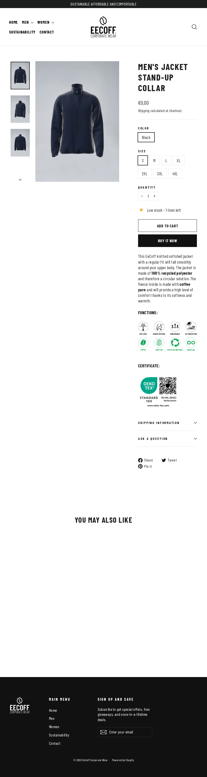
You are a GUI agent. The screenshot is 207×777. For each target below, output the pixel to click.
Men (26, 22)
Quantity (147, 187)
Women (43, 22)
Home (13, 22)
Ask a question (153, 438)
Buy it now (167, 240)
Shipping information (158, 422)
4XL (175, 173)
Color (143, 128)
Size (142, 151)
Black (146, 137)
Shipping (143, 111)
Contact (47, 31)
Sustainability (22, 31)
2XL (144, 173)
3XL (160, 173)
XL (178, 160)
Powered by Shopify (123, 760)
